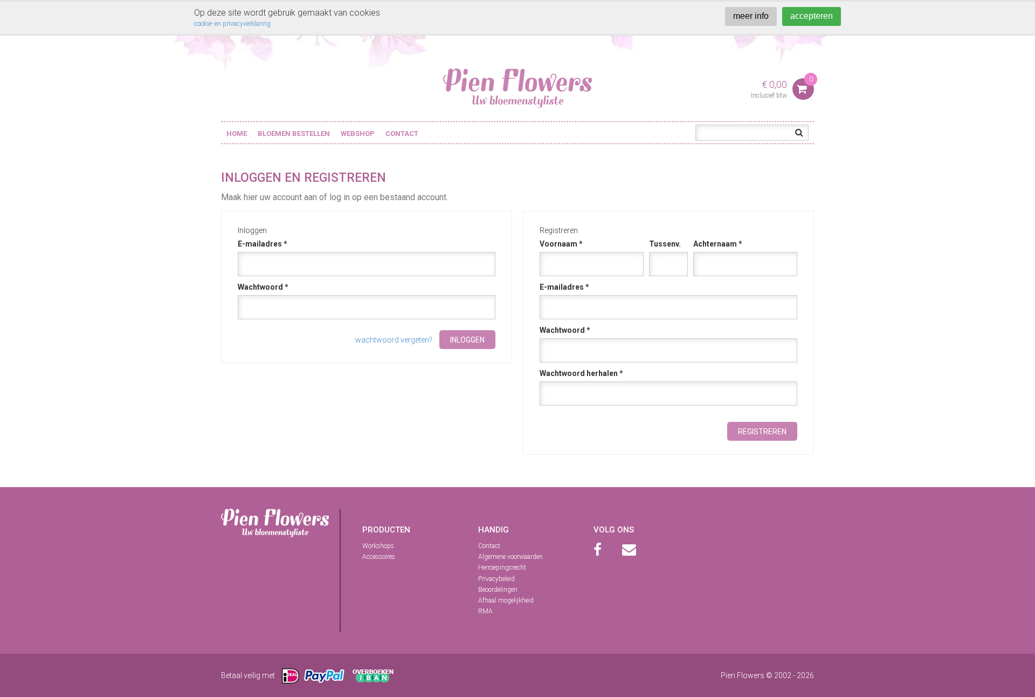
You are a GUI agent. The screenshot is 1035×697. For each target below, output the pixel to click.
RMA (485, 611)
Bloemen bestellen (294, 133)
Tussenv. (665, 244)
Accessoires (378, 557)
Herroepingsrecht (502, 567)
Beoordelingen (498, 589)
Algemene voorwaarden (510, 557)
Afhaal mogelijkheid (506, 600)
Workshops (378, 546)
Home (236, 133)
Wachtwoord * (263, 287)
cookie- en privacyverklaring (232, 24)
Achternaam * (717, 244)
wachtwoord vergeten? (393, 340)
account (753, 45)
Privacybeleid (496, 579)
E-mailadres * (262, 244)
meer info (751, 15)
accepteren (811, 15)
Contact (401, 133)
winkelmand (793, 45)
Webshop (358, 133)
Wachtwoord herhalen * (581, 373)
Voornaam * (561, 244)
